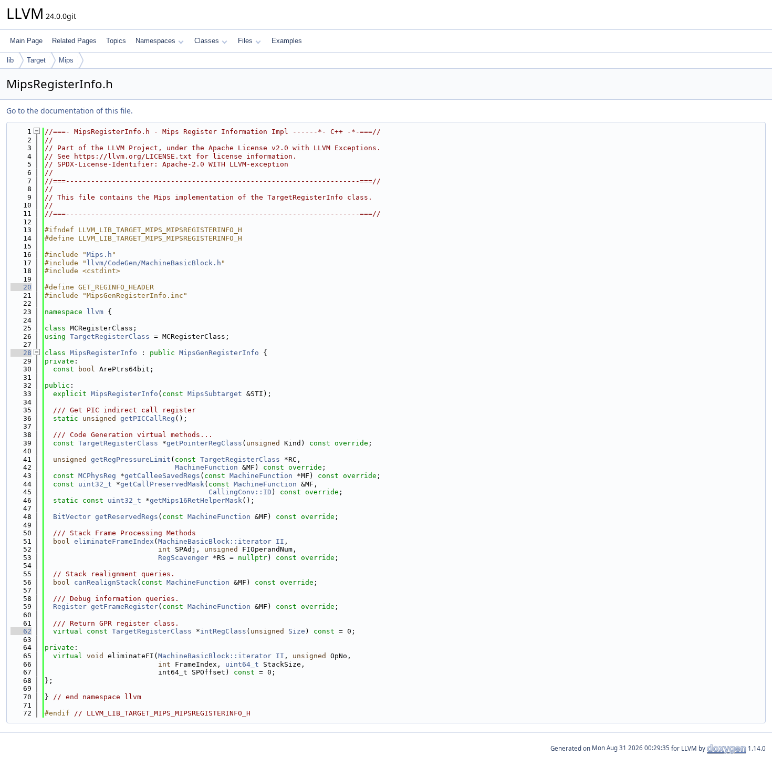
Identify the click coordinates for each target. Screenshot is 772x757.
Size (296, 631)
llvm (95, 312)
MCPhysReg (97, 476)
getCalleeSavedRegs (162, 476)
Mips (66, 60)
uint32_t (95, 484)
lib (10, 60)
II (280, 541)
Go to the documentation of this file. (69, 111)
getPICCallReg (147, 418)
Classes (206, 41)
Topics (116, 41)
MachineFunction (206, 467)
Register (70, 606)
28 (21, 353)
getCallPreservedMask (162, 484)
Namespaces (155, 41)
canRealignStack (105, 582)
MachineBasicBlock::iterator (215, 541)
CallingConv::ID (240, 492)
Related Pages (74, 41)
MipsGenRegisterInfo (219, 353)
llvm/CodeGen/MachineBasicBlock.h (154, 263)
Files (245, 41)
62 (21, 631)
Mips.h (99, 254)
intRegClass (223, 631)
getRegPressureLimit (131, 459)
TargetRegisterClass (110, 336)
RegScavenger (183, 558)
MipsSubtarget (214, 394)
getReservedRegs (126, 517)
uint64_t (242, 664)
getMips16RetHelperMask (196, 500)
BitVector (72, 517)
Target (36, 60)
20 (21, 287)
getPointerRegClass (204, 443)
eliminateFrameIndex (114, 541)
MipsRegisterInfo (103, 353)
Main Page (26, 41)
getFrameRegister (124, 606)
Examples (287, 41)
